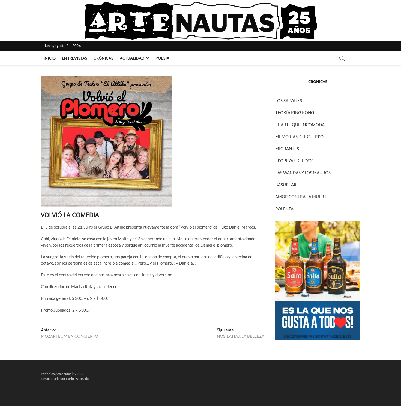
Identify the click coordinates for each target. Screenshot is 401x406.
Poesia (162, 58)
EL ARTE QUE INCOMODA (300, 124)
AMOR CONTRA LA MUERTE (302, 196)
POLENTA (284, 208)
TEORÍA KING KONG (294, 112)
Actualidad (132, 58)
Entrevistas (74, 58)
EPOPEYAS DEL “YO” (294, 160)
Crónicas (103, 58)
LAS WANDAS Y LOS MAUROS (303, 172)
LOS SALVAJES (288, 100)
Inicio (50, 58)
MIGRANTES (287, 148)
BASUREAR (286, 184)
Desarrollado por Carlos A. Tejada (65, 379)
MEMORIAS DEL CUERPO (299, 136)
